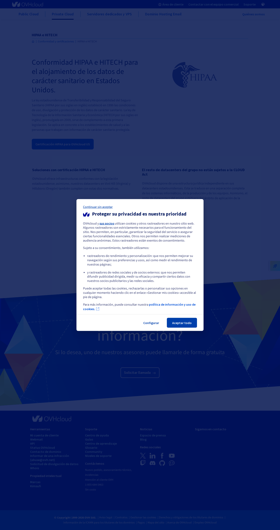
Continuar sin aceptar (98, 207)
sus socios (106, 223)
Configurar (151, 323)
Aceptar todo (182, 323)
